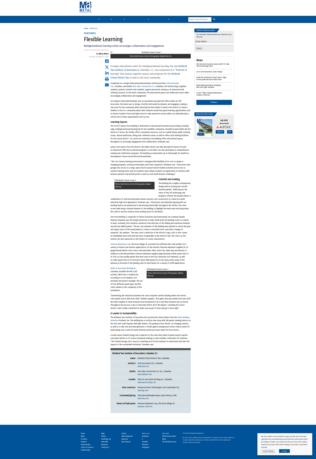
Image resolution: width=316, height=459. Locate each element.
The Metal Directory (169, 442)
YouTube (145, 442)
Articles (93, 19)
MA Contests (126, 442)
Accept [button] (284, 451)
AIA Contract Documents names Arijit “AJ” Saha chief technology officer (212, 65)
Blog (102, 433)
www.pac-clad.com (145, 406)
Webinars (154, 19)
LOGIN (181, 19)
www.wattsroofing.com (147, 382)
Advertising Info (127, 436)
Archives (163, 19)
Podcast (129, 19)
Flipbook (220, 132)
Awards (143, 19)
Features (90, 33)
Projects (106, 19)
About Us (125, 439)
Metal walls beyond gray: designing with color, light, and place (208, 86)
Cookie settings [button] (268, 451)
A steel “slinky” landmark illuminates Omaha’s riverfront (209, 94)
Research (104, 445)
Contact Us (105, 447)
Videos (135, 19)
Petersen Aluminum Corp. (120, 244)
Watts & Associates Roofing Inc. (123, 268)
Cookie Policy (85, 450)
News (86, 19)
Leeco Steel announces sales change (209, 72)
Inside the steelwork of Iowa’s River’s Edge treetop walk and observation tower (211, 78)
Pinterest (145, 445)
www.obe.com (143, 398)
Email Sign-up (106, 439)
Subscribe (174, 19)
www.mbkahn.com (145, 374)
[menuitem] (86, 19)
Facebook (145, 436)
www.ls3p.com (143, 366)
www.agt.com (143, 390)
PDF (230, 132)
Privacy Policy (85, 445)
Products (119, 19)
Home (86, 28)
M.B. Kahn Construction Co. (144, 86)
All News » (214, 102)
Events (124, 433)
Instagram (145, 447)
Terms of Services (87, 447)
